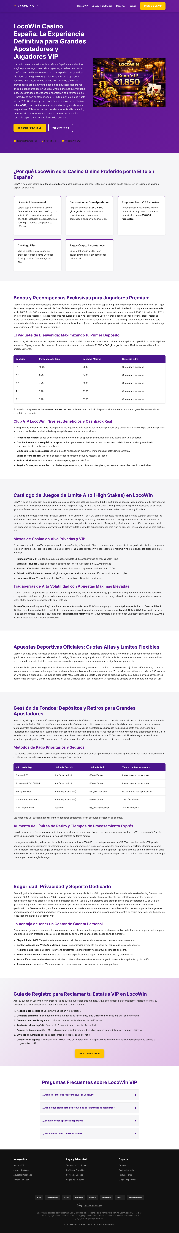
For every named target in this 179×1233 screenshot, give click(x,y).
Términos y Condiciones (76, 1165)
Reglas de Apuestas (75, 1180)
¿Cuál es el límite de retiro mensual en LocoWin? (68, 1094)
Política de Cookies (74, 1175)
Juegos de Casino (21, 1170)
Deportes (121, 6)
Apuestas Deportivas (22, 1175)
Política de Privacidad (75, 1170)
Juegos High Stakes (102, 6)
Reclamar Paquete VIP (29, 127)
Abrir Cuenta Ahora (89, 1053)
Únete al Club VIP (153, 6)
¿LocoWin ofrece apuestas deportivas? (63, 1120)
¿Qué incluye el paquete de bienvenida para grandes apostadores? (78, 1107)
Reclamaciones (125, 1175)
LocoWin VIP (28, 6)
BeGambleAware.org (93, 1206)
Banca (133, 6)
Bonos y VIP (18, 1165)
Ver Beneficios (60, 127)
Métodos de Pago (21, 1180)
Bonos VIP (82, 6)
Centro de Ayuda (126, 1170)
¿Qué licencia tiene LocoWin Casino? (62, 1133)
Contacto (123, 1165)
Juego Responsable (127, 1180)
